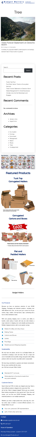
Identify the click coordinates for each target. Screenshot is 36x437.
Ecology (12, 134)
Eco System (13, 132)
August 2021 (13, 121)
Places (11, 143)
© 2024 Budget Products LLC (10, 435)
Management (13, 138)
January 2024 (13, 119)
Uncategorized (14, 147)
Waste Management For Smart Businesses (18, 91)
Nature (11, 140)
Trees (11, 145)
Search (6, 67)
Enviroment (13, 136)
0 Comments (12, 47)
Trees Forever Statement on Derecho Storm (18, 88)
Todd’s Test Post (10, 82)
